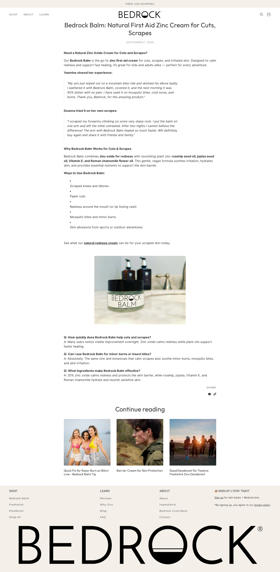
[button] (215, 394)
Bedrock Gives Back (173, 510)
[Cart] (269, 14)
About (163, 498)
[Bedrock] (140, 14)
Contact (164, 517)
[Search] (261, 14)
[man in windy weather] (140, 442)
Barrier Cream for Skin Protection (140, 470)
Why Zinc (106, 504)
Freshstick (16, 504)
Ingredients (167, 504)
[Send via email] (209, 394)
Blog (103, 510)
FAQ (103, 517)
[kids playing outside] (193, 442)
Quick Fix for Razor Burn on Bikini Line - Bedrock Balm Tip (86, 472)
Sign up (218, 497)
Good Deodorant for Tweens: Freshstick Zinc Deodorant (189, 472)
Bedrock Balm (19, 498)
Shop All (15, 517)
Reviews (105, 498)
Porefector (16, 510)
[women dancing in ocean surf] (87, 442)
